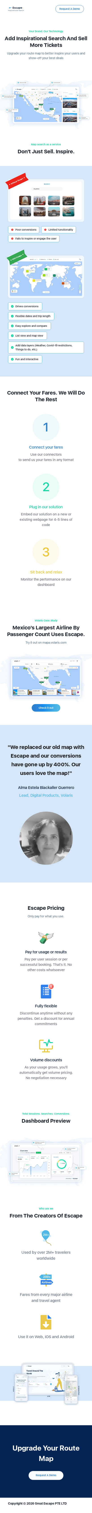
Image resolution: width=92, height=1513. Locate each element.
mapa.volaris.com (54, 642)
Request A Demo (69, 8)
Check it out (46, 707)
